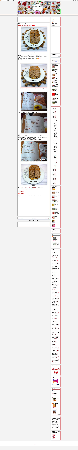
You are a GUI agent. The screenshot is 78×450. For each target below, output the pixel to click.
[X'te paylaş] (40, 187)
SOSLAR (53, 334)
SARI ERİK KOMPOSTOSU (57, 205)
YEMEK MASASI (54, 354)
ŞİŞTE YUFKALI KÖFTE (56, 74)
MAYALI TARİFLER (55, 312)
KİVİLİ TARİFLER (54, 301)
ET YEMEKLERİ (54, 275)
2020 (53, 116)
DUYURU (53, 272)
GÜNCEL (53, 282)
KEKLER (53, 295)
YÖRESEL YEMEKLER (55, 360)
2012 (53, 175)
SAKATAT (53, 327)
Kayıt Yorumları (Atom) (35, 220)
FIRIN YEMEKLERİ (55, 278)
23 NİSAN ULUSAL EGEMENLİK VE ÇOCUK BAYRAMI (56, 94)
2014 (53, 173)
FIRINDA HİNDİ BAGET (55, 141)
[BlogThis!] (39, 187)
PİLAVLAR (53, 321)
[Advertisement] (33, 19)
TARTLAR (53, 341)
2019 (53, 117)
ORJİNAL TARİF (54, 315)
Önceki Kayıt (47, 218)
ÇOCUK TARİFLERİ (55, 263)
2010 (53, 178)
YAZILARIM (53, 351)
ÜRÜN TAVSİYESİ (54, 347)
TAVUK (53, 344)
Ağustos (55, 157)
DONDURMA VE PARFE (55, 268)
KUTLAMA (53, 309)
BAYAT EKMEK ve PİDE (55, 255)
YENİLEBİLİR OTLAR (55, 359)
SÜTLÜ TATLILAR (54, 336)
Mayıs (54, 161)
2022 (53, 113)
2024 (53, 111)
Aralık (54, 118)
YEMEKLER (53, 357)
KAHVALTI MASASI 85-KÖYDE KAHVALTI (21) (56, 70)
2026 (53, 108)
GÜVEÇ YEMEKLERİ (55, 284)
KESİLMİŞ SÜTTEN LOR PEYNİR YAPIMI (55, 127)
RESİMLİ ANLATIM (54, 325)
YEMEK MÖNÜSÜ (54, 356)
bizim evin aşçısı (55, 403)
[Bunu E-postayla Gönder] (38, 187)
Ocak (54, 166)
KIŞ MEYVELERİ (54, 298)
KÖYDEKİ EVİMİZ (54, 304)
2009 (53, 179)
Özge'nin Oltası (55, 397)
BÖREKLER (53, 257)
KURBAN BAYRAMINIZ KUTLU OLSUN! (56, 81)
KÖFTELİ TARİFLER (55, 302)
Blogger (35, 444)
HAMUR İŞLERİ (54, 285)
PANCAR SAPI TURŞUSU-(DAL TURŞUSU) (56, 89)
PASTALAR (53, 318)
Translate (58, 61)
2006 (53, 183)
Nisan (54, 162)
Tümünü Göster (58, 414)
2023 (53, 112)
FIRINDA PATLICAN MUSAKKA (56, 209)
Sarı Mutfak (54, 409)
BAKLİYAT (53, 252)
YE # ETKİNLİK (54, 353)
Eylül (54, 156)
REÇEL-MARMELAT (55, 324)
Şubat (54, 165)
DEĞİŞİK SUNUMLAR (55, 266)
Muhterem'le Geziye (56, 236)
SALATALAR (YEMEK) (55, 330)
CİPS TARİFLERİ (54, 260)
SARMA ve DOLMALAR (55, 332)
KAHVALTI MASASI (55, 292)
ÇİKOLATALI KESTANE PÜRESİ (56, 99)
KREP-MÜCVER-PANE (55, 305)
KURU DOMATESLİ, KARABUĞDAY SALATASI (56, 137)
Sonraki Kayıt (20, 218)
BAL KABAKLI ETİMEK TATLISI (56, 147)
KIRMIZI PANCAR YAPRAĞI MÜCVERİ (56, 102)
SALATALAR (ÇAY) (55, 328)
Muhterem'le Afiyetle (56, 22)
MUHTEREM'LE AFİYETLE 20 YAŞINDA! (56, 66)
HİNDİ (53, 289)
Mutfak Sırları (55, 393)
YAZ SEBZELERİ (54, 350)
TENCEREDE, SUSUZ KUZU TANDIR (57, 78)
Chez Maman (55, 390)
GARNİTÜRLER (54, 281)
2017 (53, 169)
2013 (53, 174)
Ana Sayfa (34, 218)
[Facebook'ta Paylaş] (41, 187)
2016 (53, 170)
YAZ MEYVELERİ (54, 348)
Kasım (55, 153)
